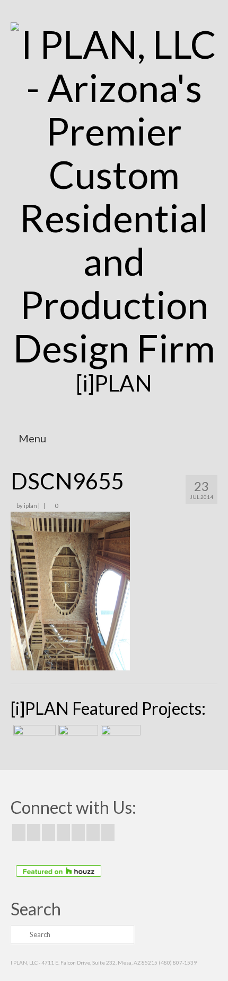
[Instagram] (48, 832)
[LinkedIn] (93, 832)
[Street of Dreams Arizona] (119, 738)
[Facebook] (18, 832)
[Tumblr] (108, 832)
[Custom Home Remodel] (77, 738)
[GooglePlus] (63, 832)
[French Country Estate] (33, 738)
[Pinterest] (78, 832)
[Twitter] (33, 832)
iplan (30, 505)
